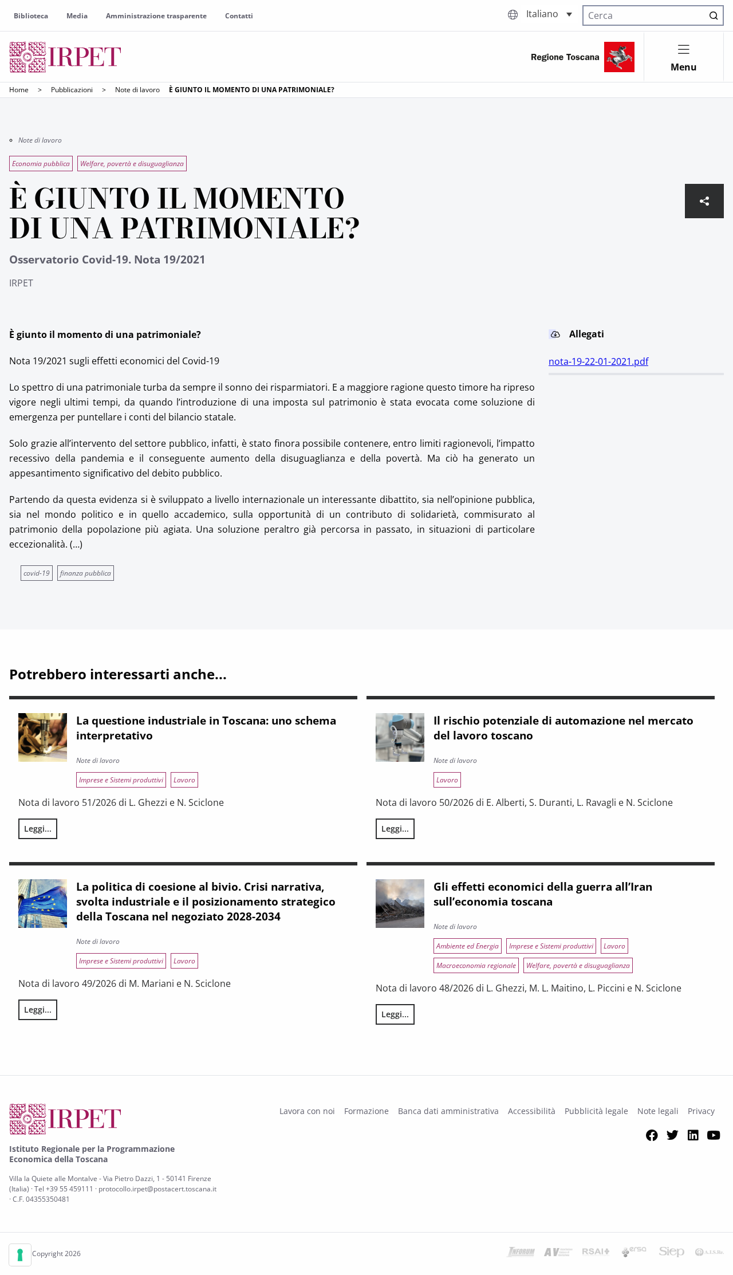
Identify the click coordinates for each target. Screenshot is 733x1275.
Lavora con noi (307, 1110)
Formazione (366, 1110)
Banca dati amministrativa (448, 1110)
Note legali (658, 1110)
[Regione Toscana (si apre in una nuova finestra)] (583, 57)
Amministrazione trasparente (156, 16)
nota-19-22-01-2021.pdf (598, 361)
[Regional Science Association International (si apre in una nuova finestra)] (596, 1254)
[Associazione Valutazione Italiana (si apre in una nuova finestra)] (558, 1254)
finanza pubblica (85, 573)
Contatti (239, 16)
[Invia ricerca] (713, 15)
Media (77, 16)
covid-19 (36, 573)
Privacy (701, 1110)
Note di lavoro (137, 90)
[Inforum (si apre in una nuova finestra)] (520, 1254)
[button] (549, 14)
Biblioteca (31, 16)
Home (19, 90)
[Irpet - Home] (65, 57)
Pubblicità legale (596, 1110)
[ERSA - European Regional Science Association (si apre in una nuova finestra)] (634, 1254)
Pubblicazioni (72, 90)
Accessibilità (531, 1110)
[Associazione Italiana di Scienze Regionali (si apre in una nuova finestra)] (709, 1254)
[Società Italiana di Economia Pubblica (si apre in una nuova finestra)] (671, 1254)
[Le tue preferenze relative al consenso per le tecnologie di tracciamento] (20, 1255)
